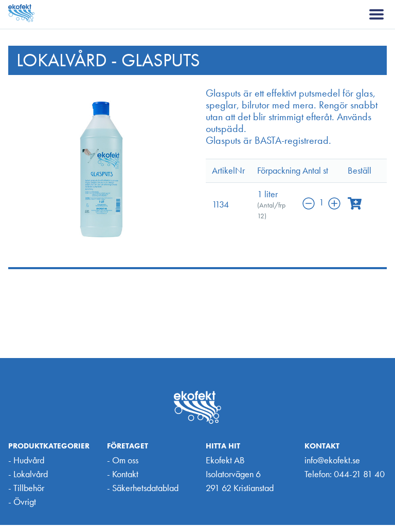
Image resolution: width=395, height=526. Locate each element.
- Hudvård (26, 460)
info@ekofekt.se (332, 460)
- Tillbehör (26, 488)
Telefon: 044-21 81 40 (344, 474)
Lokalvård (61, 60)
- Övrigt (22, 502)
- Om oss (122, 460)
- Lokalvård (28, 474)
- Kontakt (122, 474)
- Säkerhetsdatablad (142, 488)
